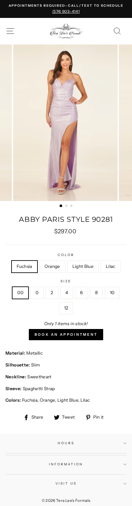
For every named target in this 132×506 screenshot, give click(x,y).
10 (112, 292)
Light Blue (83, 266)
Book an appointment (66, 334)
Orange (52, 266)
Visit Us (65, 483)
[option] (66, 9)
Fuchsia (24, 266)
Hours (66, 443)
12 (66, 307)
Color (66, 255)
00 (20, 292)
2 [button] (67, 206)
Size (66, 281)
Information (66, 464)
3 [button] (72, 206)
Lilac (110, 266)
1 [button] (61, 206)
